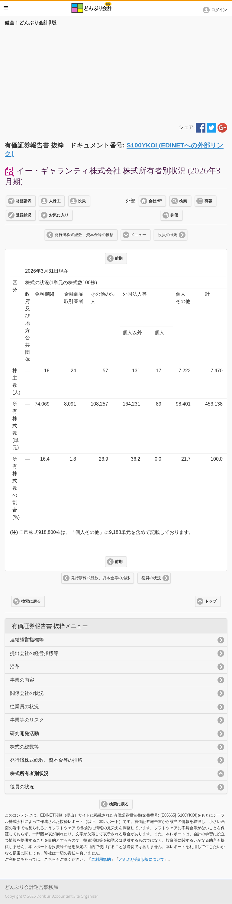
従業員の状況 (24, 706)
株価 (174, 215)
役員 (82, 201)
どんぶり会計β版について (141, 859)
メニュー (138, 235)
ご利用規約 (101, 859)
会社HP (155, 201)
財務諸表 (23, 201)
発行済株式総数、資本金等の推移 (84, 235)
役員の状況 (168, 235)
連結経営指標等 (27, 639)
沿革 (15, 666)
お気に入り (59, 215)
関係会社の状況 (27, 693)
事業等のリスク (27, 719)
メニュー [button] (6, 8)
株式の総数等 (24, 746)
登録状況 (23, 215)
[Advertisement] (116, 73)
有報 (208, 201)
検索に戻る (31, 601)
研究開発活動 (24, 733)
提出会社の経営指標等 (34, 653)
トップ (211, 601)
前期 (119, 258)
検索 (183, 201)
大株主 (55, 201)
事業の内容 (22, 679)
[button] (215, 10)
